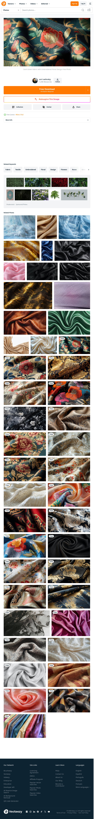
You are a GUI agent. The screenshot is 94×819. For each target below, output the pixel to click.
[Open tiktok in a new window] (41, 813)
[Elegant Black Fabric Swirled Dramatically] (69, 545)
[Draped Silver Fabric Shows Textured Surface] (25, 674)
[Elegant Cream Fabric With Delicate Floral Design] (69, 648)
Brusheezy (8, 770)
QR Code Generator (7, 801)
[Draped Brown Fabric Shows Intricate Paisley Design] (69, 417)
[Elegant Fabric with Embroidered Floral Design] (25, 570)
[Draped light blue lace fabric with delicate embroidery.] (19, 226)
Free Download (47, 90)
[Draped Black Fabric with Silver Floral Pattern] (25, 417)
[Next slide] (85, 168)
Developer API (9, 786)
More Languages (80, 786)
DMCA (31, 775)
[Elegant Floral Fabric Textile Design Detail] (25, 366)
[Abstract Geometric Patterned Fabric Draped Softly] (69, 699)
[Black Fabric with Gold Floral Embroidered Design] (69, 570)
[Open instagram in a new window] (30, 813)
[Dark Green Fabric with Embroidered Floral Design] (74, 344)
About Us (58, 776)
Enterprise (8, 780)
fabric (8, 168)
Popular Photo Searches (34, 788)
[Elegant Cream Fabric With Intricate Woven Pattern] (25, 494)
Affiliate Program (35, 778)
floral (43, 168)
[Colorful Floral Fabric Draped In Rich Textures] (69, 392)
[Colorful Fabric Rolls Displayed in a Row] (25, 725)
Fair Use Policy (84, 813)
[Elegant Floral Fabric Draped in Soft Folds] (25, 392)
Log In (83, 4)
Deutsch (77, 780)
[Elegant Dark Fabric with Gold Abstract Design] (69, 596)
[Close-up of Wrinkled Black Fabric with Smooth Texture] (72, 250)
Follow (57, 82)
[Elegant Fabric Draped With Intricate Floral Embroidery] (69, 468)
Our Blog (58, 780)
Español (77, 773)
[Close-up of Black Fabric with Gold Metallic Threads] (28, 294)
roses (74, 168)
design (53, 168)
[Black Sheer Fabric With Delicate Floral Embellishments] (27, 622)
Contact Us (59, 773)
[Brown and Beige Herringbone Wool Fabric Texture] (25, 648)
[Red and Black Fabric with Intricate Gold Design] (25, 519)
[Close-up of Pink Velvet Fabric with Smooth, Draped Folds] (71, 622)
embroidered (31, 168)
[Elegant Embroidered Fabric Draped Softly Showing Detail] (69, 443)
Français (77, 783)
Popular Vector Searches (35, 783)
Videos (33, 4)
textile (18, 168)
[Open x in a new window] (45, 813)
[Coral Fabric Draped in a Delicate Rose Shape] (25, 699)
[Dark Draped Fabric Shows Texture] (74, 270)
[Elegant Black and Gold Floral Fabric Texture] (69, 519)
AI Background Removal (9, 796)
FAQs (56, 770)
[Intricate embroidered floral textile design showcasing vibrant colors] (25, 545)
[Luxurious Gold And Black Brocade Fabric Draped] (69, 366)
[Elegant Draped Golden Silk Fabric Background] (16, 344)
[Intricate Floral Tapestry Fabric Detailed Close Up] (25, 443)
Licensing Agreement (33, 771)
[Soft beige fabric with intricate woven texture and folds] (47, 226)
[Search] (83, 10)
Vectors (11, 4)
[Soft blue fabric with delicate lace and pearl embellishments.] (74, 226)
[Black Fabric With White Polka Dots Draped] (42, 270)
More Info (9, 119)
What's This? (20, 115)
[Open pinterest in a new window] (38, 813)
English (77, 770)
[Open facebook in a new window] (27, 813)
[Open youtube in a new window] (49, 813)
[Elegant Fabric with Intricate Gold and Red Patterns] (25, 596)
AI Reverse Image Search (10, 791)
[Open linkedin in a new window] (34, 813)
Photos (22, 4)
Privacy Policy (72, 813)
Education (7, 783)
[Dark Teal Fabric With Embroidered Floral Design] (25, 468)
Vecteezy (7, 773)
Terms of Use (61, 813)
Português (78, 776)
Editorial (44, 4)
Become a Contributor (59, 784)
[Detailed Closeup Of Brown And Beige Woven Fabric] (69, 674)
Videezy (7, 776)
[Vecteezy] (3, 3)
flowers (64, 168)
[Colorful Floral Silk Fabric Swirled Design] (69, 494)
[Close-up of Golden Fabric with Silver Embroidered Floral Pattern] (22, 250)
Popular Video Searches (34, 793)
